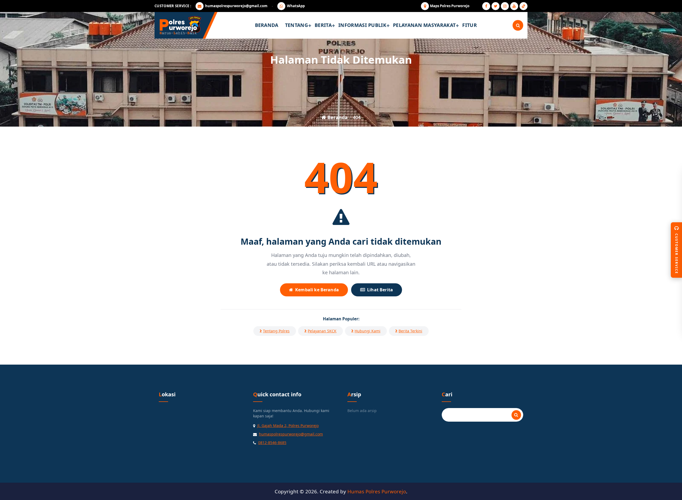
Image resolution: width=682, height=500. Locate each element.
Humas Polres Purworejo (376, 491)
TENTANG (296, 25)
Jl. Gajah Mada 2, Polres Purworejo (288, 425)
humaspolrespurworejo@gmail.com (236, 5)
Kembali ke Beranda (317, 290)
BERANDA (266, 25)
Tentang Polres (276, 330)
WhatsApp (296, 5)
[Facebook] (486, 6)
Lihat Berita (380, 290)
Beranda (337, 117)
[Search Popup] (518, 25)
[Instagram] (505, 6)
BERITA (323, 25)
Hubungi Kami (367, 330)
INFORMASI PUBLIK (362, 25)
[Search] (516, 415)
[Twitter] (496, 6)
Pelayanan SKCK (322, 330)
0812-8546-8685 (272, 442)
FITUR (469, 25)
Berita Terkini (410, 330)
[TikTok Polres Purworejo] (523, 6)
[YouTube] (514, 6)
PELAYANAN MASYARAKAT (424, 25)
